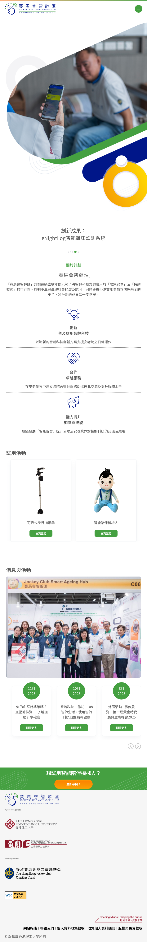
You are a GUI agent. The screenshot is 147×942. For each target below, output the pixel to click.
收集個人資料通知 (101, 928)
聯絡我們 (47, 928)
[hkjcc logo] (73, 873)
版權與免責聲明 (130, 928)
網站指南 (30, 928)
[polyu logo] (73, 824)
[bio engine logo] (73, 844)
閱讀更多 (31, 728)
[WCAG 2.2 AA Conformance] (73, 895)
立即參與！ (73, 784)
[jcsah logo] (30, 9)
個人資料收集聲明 (71, 928)
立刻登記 (41, 533)
